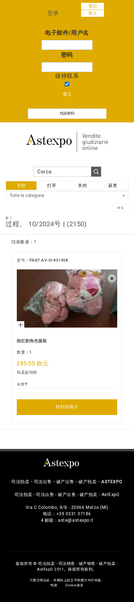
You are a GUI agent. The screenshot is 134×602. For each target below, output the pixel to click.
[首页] (67, 141)
